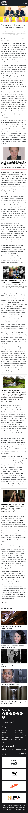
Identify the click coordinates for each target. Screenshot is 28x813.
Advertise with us (7, 739)
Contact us (5, 735)
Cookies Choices (8, 722)
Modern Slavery (19, 737)
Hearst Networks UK (14, 805)
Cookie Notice (19, 730)
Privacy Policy (18, 732)
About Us (4, 730)
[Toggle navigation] (26, 3)
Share (5, 602)
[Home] (4, 3)
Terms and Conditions (18, 809)
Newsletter (5, 737)
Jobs (3, 742)
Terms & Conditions (20, 735)
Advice (4, 732)
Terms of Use (18, 739)
